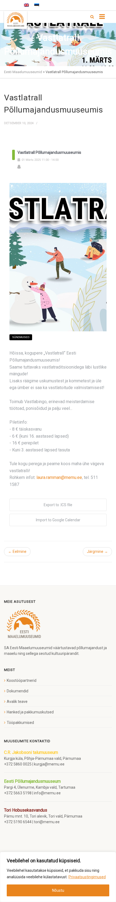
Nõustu (58, 890)
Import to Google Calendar (58, 520)
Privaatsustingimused (87, 877)
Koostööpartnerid (21, 680)
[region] (58, 877)
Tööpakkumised (20, 722)
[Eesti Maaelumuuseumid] (15, 20)
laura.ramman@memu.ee (59, 477)
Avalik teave (17, 701)
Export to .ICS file (58, 505)
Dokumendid (17, 691)
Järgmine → (97, 551)
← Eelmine (17, 551)
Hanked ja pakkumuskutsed (30, 712)
